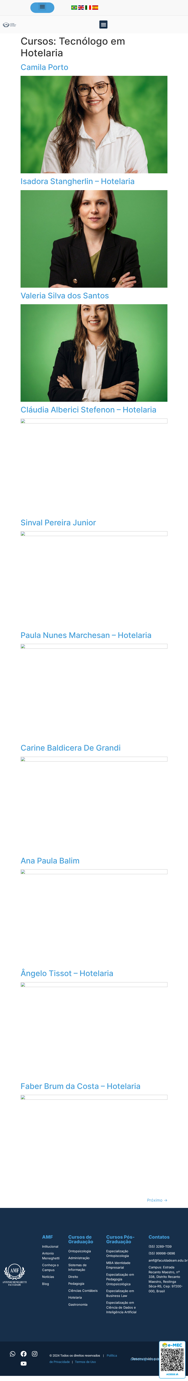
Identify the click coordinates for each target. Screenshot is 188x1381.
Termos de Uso (85, 1362)
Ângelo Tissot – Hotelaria (67, 973)
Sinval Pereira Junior (58, 522)
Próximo (157, 1200)
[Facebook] (23, 1354)
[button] (42, 6)
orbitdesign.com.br (145, 1359)
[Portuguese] (74, 8)
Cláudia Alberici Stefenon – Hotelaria (88, 409)
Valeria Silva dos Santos (65, 295)
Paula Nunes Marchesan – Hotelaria (86, 635)
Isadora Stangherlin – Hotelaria (78, 181)
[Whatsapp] (12, 1354)
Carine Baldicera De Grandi (71, 748)
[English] (81, 8)
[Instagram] (34, 1354)
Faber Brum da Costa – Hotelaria (81, 1086)
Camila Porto (44, 67)
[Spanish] (95, 8)
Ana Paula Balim (50, 860)
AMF (47, 1237)
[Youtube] (23, 1364)
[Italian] (88, 8)
